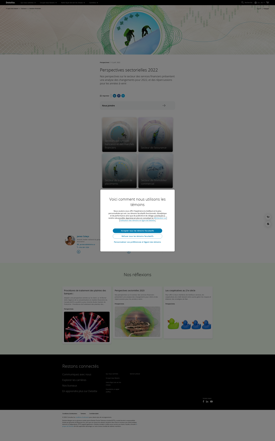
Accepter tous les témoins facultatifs (137, 230)
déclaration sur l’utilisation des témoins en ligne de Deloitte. (143, 219)
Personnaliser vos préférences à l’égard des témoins (137, 242)
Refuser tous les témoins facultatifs (138, 236)
